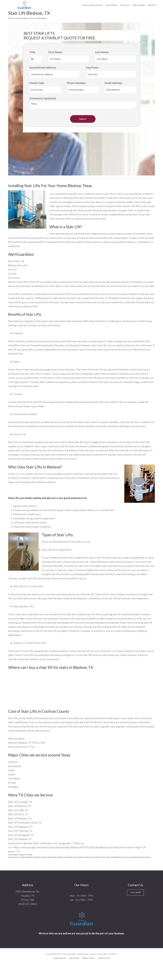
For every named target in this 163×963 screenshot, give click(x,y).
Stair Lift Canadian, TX (20, 801)
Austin (11, 774)
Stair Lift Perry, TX (18, 814)
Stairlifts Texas (25, 855)
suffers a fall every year (76, 473)
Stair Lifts (13, 321)
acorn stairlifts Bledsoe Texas (33, 857)
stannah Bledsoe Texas (140, 857)
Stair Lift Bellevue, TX (19, 805)
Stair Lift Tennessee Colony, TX (24, 822)
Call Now (135, 892)
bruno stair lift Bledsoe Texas (92, 857)
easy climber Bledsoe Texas (118, 857)
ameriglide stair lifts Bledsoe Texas (62, 857)
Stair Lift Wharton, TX (20, 818)
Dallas (11, 770)
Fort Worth (14, 778)
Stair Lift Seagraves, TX (20, 826)
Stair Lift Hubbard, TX (19, 838)
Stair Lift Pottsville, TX (20, 830)
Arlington (13, 786)
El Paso (12, 782)
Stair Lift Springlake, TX (20, 834)
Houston (13, 761)
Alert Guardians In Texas (24, 4)
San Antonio (14, 766)
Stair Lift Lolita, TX (18, 810)
